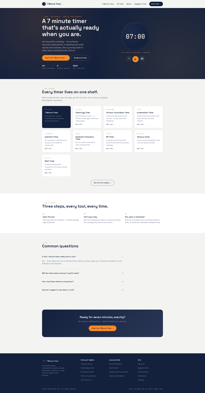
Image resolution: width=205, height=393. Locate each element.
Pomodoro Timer (87, 372)
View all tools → (87, 380)
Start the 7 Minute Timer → (56, 58)
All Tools (120, 4)
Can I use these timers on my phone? (58, 281)
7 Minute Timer (54, 4)
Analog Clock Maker (116, 376)
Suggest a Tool (140, 4)
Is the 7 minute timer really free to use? (59, 256)
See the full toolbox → (102, 183)
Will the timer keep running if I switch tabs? (60, 273)
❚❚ (142, 58)
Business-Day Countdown (118, 372)
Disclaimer (142, 376)
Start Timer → (156, 4)
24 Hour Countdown (88, 376)
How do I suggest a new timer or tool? (58, 290)
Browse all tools (80, 58)
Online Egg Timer (87, 368)
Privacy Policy (143, 372)
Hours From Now (115, 364)
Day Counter (114, 368)
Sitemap (141, 380)
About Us (141, 364)
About (128, 4)
